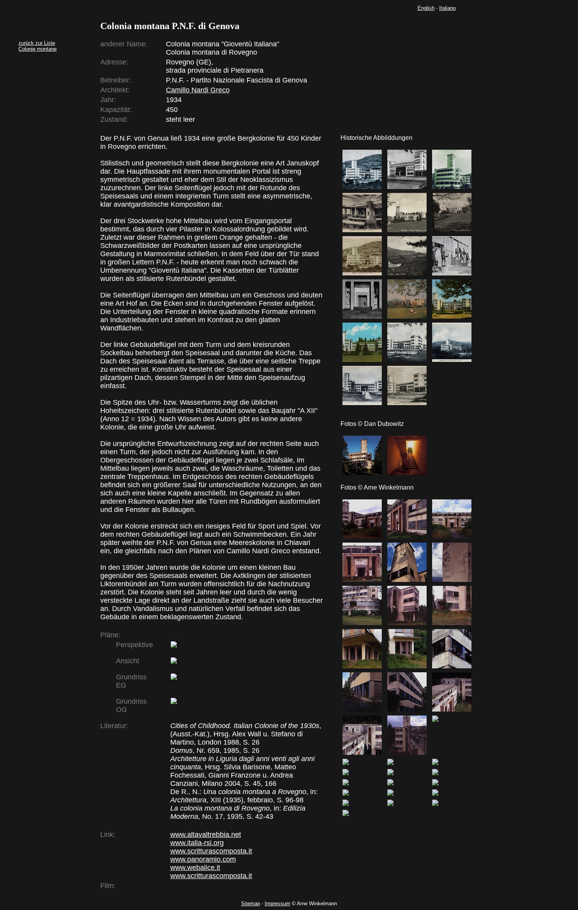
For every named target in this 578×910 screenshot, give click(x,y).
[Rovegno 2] (407, 455)
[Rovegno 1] (362, 455)
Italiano (447, 8)
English (426, 8)
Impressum (277, 903)
